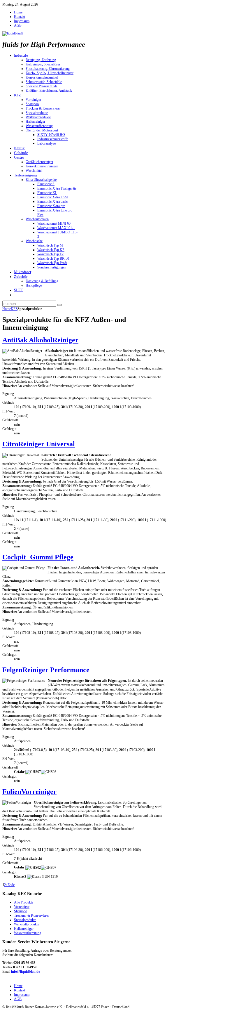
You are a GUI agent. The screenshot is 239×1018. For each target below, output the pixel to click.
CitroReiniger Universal (38, 444)
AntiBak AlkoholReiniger (40, 340)
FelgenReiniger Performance (45, 670)
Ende (11, 885)
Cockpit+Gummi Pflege (37, 557)
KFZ (14, 309)
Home (6, 309)
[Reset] (59, 305)
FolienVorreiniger (29, 791)
